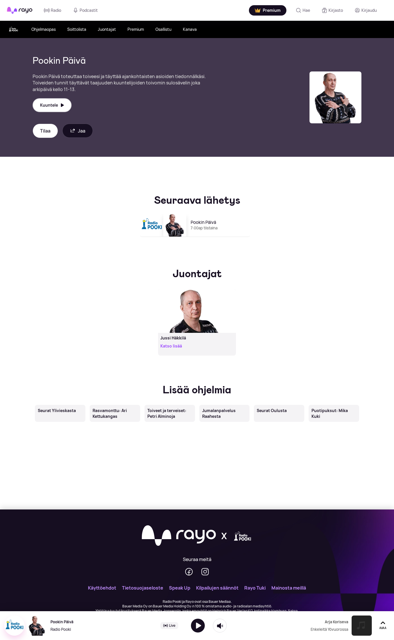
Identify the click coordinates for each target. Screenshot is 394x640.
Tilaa (45, 131)
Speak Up (179, 588)
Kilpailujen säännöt (217, 588)
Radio (56, 10)
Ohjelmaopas (43, 29)
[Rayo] (179, 536)
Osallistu (163, 29)
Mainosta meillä (288, 588)
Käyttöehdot (102, 588)
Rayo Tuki (255, 588)
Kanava (190, 29)
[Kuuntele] (198, 626)
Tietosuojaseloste (142, 588)
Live (172, 625)
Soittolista (76, 29)
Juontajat (107, 29)
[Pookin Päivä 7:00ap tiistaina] (197, 239)
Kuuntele (49, 105)
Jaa (81, 131)
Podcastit (89, 10)
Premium (135, 29)
